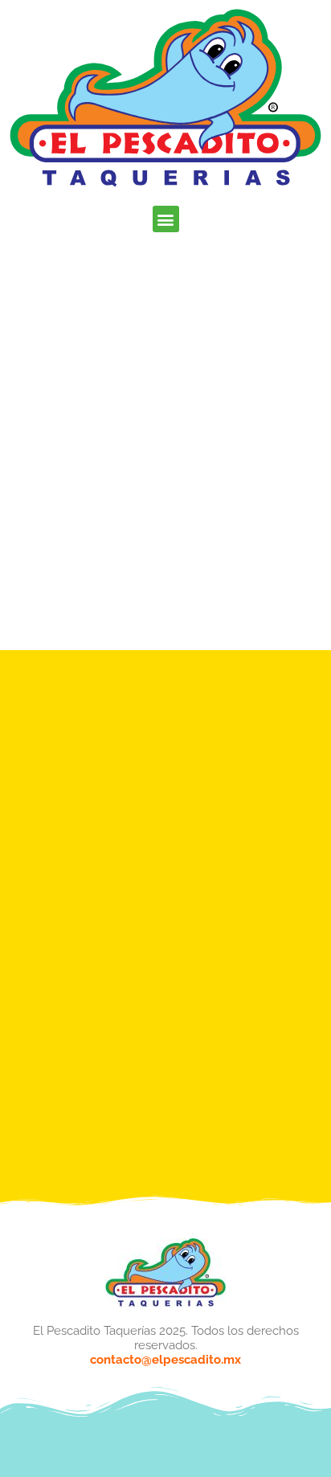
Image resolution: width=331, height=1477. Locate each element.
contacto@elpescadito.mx (165, 1359)
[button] (166, 219)
